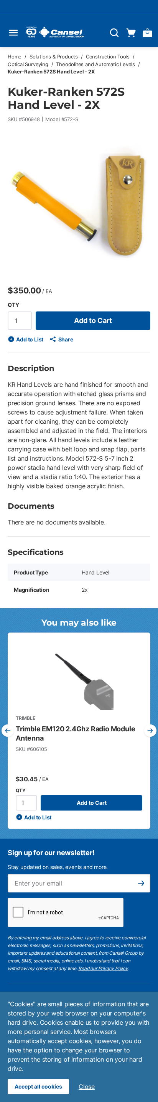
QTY (13, 304)
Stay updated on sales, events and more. (58, 867)
